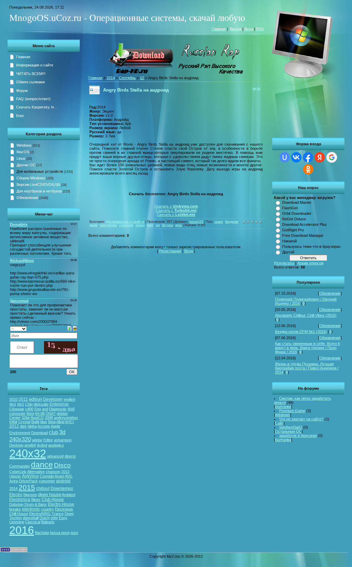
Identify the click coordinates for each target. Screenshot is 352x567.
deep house (49, 494)
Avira (13, 481)
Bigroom (30, 495)
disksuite (41, 404)
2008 (49, 418)
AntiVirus (30, 476)
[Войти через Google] (331, 157)
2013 (65, 472)
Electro (15, 494)
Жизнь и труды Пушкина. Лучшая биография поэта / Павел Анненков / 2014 (307, 368)
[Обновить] (69, 328)
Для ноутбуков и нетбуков (39, 191)
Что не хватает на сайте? (301, 419)
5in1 (20, 404)
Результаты (284, 263)
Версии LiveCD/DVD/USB (38, 184)
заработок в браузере (298, 435)
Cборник (16, 409)
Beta (52, 422)
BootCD (37, 418)
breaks (15, 509)
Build (35, 422)
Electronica (19, 499)
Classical (32, 522)
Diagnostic (58, 409)
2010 (13, 399)
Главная (219, 29)
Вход (248, 29)
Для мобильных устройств (39, 171)
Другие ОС (25, 165)
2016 (21, 530)
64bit (13, 422)
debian (62, 413)
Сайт (279, 423)
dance (42, 464)
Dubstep (16, 504)
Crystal (24, 422)
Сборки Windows (30, 178)
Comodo (47, 476)
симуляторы (108, 225)
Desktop (16, 445)
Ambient (68, 495)
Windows (282, 415)
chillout (43, 488)
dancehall (30, 518)
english (69, 399)
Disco (62, 465)
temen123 (196, 221)
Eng (37, 409)
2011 (23, 399)
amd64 (30, 445)
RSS (260, 29)
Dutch (45, 518)
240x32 (27, 453)
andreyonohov (66, 418)
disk (23, 426)
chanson (53, 472)
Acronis (43, 426)
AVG (69, 476)
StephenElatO (290, 427)
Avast (59, 476)
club (53, 432)
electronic (31, 509)
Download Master (296, 202)
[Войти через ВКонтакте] (296, 157)
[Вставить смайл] (75, 328)
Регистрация (170, 251)
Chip (29, 404)
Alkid (60, 422)
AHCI (69, 422)
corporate (17, 413)
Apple (55, 426)
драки (93, 225)
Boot (30, 413)
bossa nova (59, 533)
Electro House (61, 504)
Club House (53, 499)
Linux (20, 158)
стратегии (126, 225)
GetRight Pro (293, 230)
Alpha (32, 426)
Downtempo (62, 488)
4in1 (12, 404)
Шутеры (167, 225)
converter (47, 481)
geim (150, 225)
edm (54, 518)
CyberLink (17, 472)
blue (43, 422)
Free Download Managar (302, 235)
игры (178, 225)
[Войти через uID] (284, 157)
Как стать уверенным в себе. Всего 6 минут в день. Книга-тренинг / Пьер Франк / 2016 (307, 348)
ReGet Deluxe (294, 219)
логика (140, 225)
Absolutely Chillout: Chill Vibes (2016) (306, 315)
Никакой (289, 241)
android (63, 481)
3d (62, 432)
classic (15, 476)
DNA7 (51, 413)
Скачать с (176, 206)
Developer (53, 399)
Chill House (18, 514)
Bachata (42, 533)
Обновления (330, 293)
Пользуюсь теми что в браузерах (311, 246)
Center (15, 418)
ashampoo (63, 440)
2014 (13, 488)
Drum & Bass (35, 504)
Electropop (64, 509)
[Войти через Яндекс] (320, 157)
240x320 (20, 439)
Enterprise (59, 404)
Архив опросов (310, 263)
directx (70, 456)
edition (35, 399)
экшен (218, 221)
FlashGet (290, 208)
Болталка (283, 407)
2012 (14, 426)
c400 (29, 409)
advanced (55, 456)
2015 (27, 487)
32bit (26, 418)
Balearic (48, 522)
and (45, 409)
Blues (36, 499)
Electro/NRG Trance (46, 514)
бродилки (232, 221)
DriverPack (28, 481)
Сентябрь (127, 78)
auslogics (56, 445)
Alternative (36, 472)
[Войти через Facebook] (308, 157)
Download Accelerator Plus (304, 224)
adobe (37, 440)
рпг (158, 225)
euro (74, 533)
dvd (71, 409)
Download (39, 433)
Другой (288, 252)
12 (142, 78)
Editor (48, 440)
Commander (19, 466)
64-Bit (40, 413)
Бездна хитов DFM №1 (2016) (301, 331)
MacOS (22, 152)
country (47, 509)
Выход (235, 29)
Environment (19, 433)
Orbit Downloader (296, 213)
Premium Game (292, 411)
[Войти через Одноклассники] (308, 169)
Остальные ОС (288, 431)
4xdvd (42, 445)
